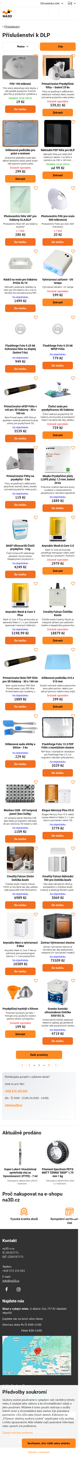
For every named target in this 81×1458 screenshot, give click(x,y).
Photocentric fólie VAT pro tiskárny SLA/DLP (20, 218)
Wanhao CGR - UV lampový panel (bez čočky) (20, 812)
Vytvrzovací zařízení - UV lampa (57, 281)
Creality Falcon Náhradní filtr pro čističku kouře (57, 878)
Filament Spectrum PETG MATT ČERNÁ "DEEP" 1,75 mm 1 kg (58, 1173)
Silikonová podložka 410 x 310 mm (57, 679)
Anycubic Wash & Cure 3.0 (58, 545)
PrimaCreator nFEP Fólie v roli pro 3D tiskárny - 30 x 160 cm (20, 410)
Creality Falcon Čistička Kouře (58, 613)
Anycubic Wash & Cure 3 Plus (20, 613)
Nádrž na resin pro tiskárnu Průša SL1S (20, 281)
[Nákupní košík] (63, 13)
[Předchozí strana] (22, 1065)
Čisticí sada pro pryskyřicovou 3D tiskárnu (58, 408)
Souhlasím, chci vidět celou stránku (49, 1443)
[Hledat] (54, 13)
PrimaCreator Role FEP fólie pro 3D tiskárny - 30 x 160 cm (20, 679)
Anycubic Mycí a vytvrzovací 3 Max (20, 944)
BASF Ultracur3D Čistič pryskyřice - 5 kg (20, 547)
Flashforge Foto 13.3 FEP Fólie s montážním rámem (57, 746)
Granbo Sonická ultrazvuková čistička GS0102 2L (58, 1012)
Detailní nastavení (39, 1452)
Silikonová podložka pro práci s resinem (20, 152)
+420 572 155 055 (16, 1091)
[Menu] (73, 13)
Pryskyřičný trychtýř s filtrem (20, 1008)
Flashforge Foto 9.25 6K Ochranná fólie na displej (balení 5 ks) (20, 349)
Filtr (60, 46)
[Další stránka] (56, 1065)
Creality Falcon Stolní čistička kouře (20, 878)
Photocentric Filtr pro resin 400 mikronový (58, 218)
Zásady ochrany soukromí (17, 1432)
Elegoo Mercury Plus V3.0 (58, 810)
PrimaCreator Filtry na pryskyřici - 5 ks (20, 477)
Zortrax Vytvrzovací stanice (58, 942)
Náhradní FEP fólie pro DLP (58, 150)
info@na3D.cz (13, 1105)
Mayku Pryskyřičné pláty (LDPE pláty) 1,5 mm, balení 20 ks (58, 479)
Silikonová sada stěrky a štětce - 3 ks (20, 746)
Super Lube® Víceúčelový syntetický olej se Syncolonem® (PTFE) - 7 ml (20, 1173)
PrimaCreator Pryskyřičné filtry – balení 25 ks (58, 85)
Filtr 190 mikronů (20, 83)
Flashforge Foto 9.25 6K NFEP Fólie (58, 347)
